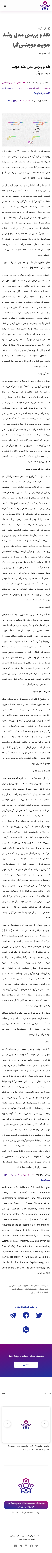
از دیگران (42, 28)
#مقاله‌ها (44, 1292)
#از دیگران (35, 1292)
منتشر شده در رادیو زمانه (19, 100)
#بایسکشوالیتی (31, 1289)
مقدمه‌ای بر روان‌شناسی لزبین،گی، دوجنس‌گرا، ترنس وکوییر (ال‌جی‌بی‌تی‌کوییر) (26, 88)
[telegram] (20, 1546)
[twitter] (36, 1546)
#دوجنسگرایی (22, 1286)
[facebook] (31, 1546)
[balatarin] (15, 1546)
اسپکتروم (31, 1539)
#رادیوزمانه (34, 1286)
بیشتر (3, 1393)
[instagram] (26, 1546)
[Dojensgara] (44, 5)
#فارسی (12, 1286)
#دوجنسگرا (43, 1289)
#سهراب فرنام (18, 1289)
